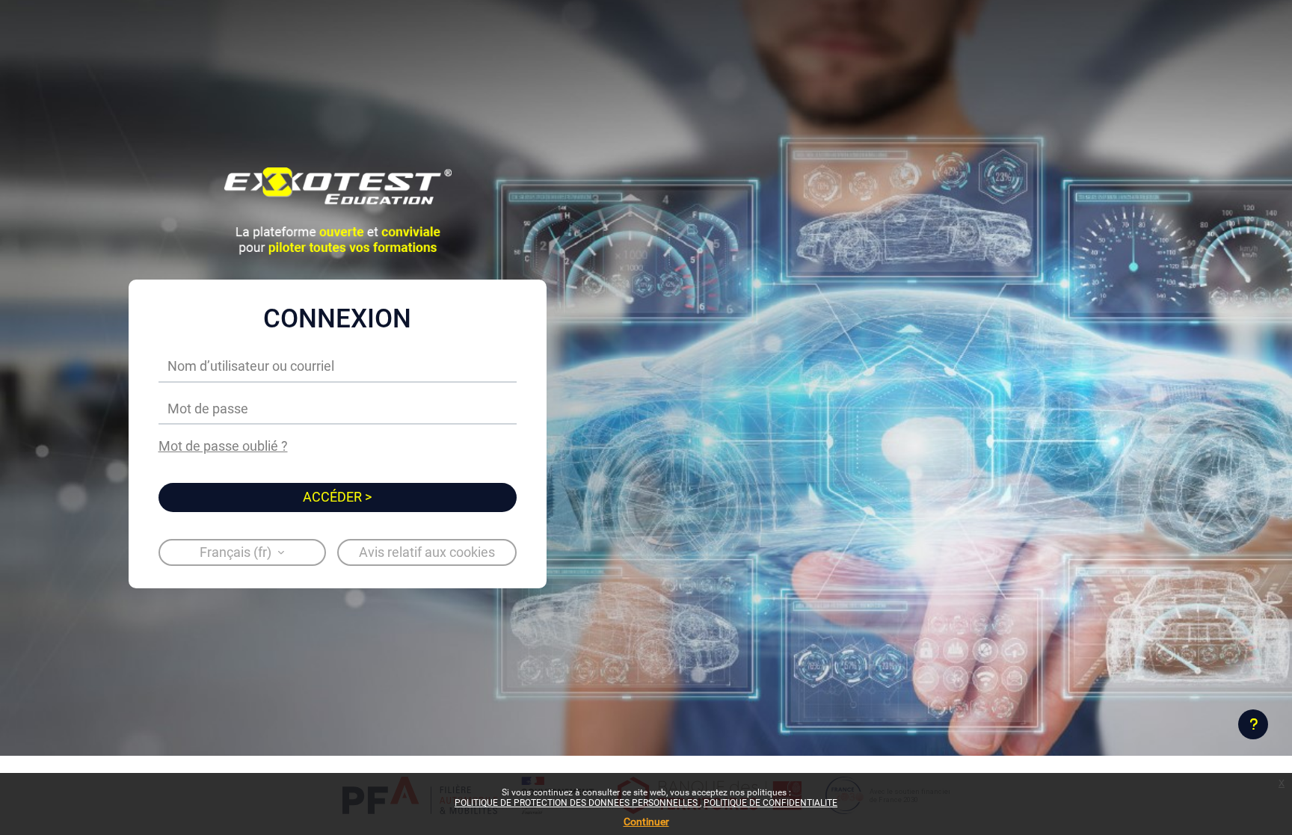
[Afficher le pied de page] (1253, 724)
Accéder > (337, 497)
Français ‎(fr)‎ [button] (237, 552)
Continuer (646, 822)
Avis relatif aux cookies (427, 552)
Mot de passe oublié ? (223, 446)
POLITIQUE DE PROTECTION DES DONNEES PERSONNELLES (577, 803)
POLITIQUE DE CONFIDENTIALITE (770, 803)
